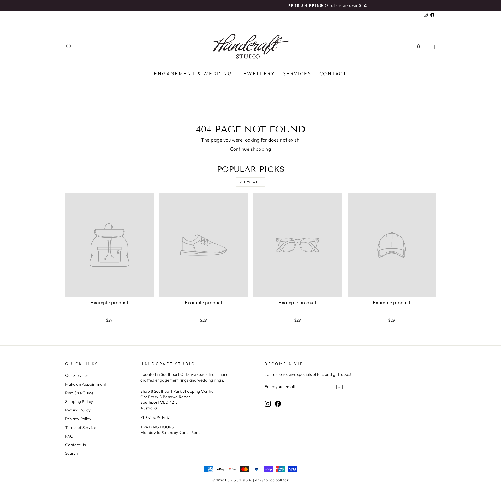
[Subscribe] (339, 386)
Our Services (76, 375)
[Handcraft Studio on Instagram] (268, 403)
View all (250, 182)
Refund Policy (78, 410)
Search (71, 453)
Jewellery (257, 74)
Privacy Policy (78, 418)
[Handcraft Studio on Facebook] (278, 403)
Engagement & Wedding (193, 74)
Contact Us (75, 444)
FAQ (69, 436)
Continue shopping (250, 149)
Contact (333, 74)
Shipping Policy (79, 401)
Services (297, 74)
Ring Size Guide (79, 392)
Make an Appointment (85, 384)
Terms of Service (80, 427)
